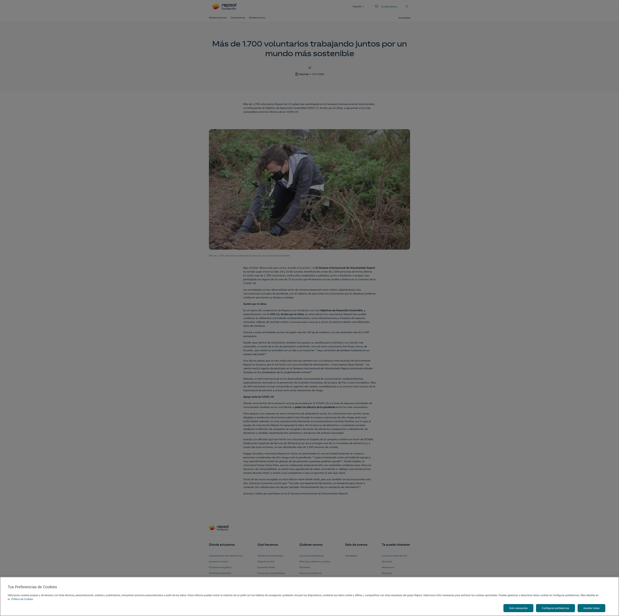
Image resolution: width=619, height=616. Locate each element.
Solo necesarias (518, 608)
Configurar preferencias (555, 608)
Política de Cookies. (22, 599)
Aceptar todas (591, 608)
